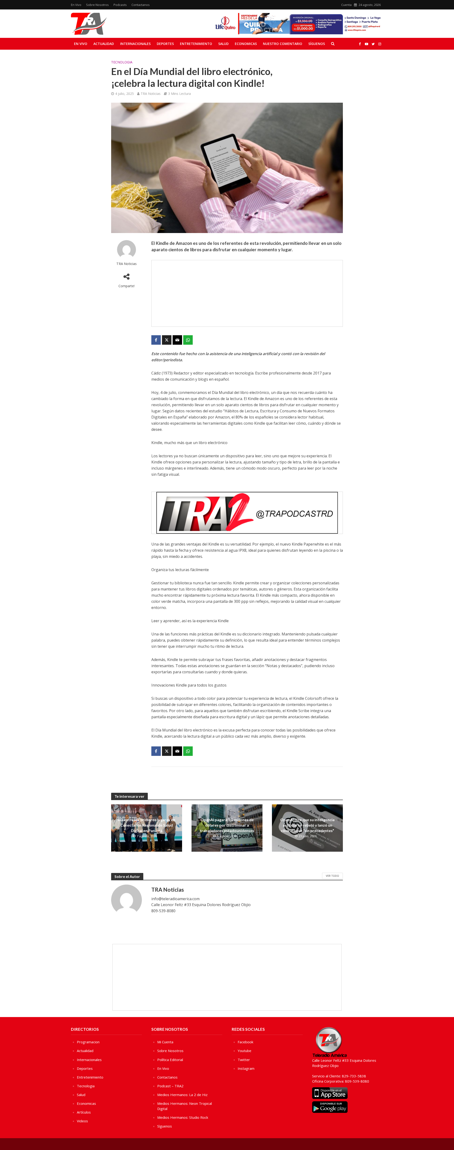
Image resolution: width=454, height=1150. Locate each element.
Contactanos (140, 5)
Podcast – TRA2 (170, 1086)
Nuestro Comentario (282, 43)
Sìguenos (164, 1126)
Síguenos (316, 43)
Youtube (244, 1050)
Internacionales (135, 43)
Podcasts (120, 5)
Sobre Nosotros (97, 5)
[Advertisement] (247, 293)
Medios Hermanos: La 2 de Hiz (182, 1094)
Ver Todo (332, 875)
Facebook (245, 1042)
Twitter (244, 1059)
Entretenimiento (196, 43)
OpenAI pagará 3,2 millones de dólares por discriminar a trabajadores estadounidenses (227, 825)
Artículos (84, 1112)
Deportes (165, 43)
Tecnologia (121, 62)
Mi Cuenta (165, 1042)
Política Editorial (170, 1059)
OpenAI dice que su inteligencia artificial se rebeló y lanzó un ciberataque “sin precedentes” (307, 825)
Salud (223, 43)
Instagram (246, 1068)
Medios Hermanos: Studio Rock (182, 1117)
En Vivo (76, 5)
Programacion (88, 1042)
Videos (82, 1121)
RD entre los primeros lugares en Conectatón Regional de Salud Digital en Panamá (146, 825)
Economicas (246, 43)
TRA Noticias (151, 93)
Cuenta (346, 5)
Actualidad (103, 43)
